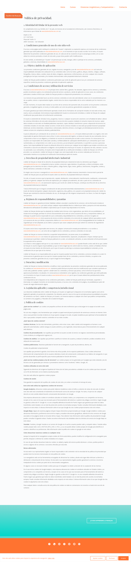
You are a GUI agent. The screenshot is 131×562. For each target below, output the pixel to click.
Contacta (123, 7)
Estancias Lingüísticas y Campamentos (97, 7)
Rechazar (112, 558)
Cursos (73, 7)
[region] (65, 557)
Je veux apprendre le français (101, 520)
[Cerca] (129, 555)
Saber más (51, 558)
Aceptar (123, 558)
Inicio (63, 7)
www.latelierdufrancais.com (50, 31)
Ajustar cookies (98, 558)
